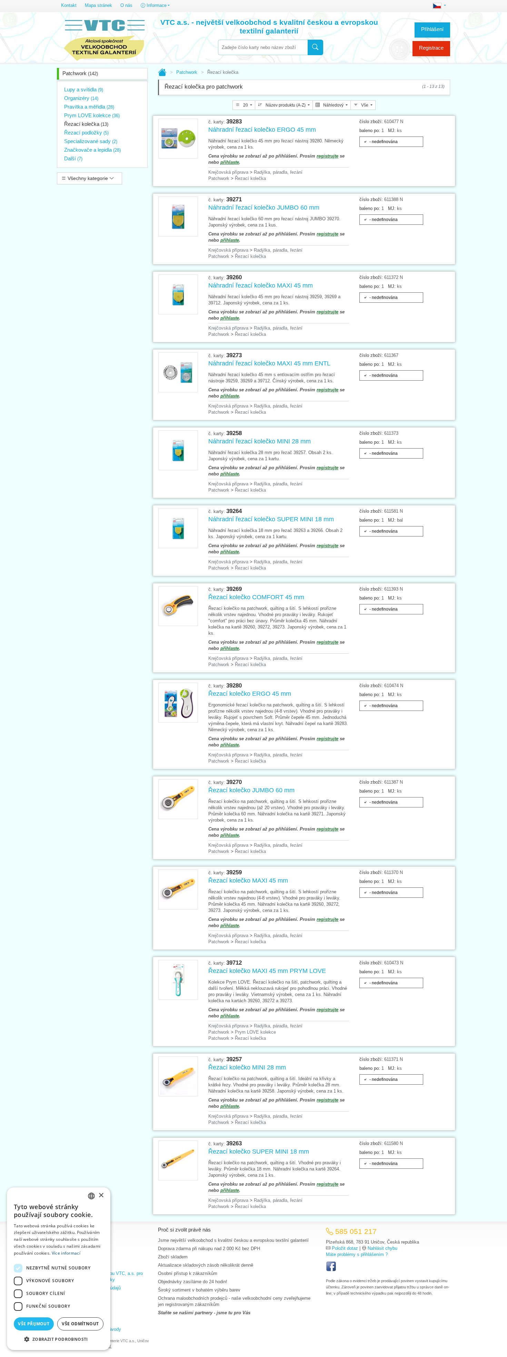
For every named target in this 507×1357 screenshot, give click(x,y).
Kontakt (69, 5)
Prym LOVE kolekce (92, 115)
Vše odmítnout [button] (80, 1324)
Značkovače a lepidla (92, 150)
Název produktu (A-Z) (286, 105)
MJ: (392, 130)
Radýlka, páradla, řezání (278, 172)
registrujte (327, 156)
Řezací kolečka (86, 124)
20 (245, 105)
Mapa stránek (98, 5)
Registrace (431, 48)
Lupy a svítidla (83, 89)
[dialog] (58, 1268)
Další (73, 158)
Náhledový (333, 105)
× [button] (100, 1195)
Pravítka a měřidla (89, 107)
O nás (126, 5)
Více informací (66, 1253)
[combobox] (263, 47)
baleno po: (369, 130)
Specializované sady (90, 141)
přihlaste (229, 162)
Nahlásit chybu (382, 1248)
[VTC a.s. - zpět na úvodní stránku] (104, 38)
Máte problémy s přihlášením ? (357, 1254)
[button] (58, 1339)
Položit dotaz (345, 1248)
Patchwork (80, 73)
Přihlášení (432, 29)
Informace (156, 5)
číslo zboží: (371, 121)
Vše (364, 105)
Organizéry (81, 98)
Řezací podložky (86, 132)
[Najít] (315, 47)
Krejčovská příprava (228, 172)
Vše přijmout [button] (33, 1324)
